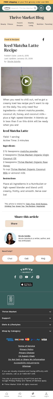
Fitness (10, 24)
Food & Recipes (20, 24)
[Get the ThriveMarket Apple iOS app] (26, 284)
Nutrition (40, 24)
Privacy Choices (26, 353)
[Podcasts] (38, 277)
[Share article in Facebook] (45, 39)
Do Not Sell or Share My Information (26, 359)
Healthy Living (31, 24)
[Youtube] (26, 277)
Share (14, 223)
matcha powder (29, 151)
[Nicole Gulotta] (10, 238)
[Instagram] (21, 277)
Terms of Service (26, 346)
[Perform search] (6, 8)
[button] (48, 8)
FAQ (43, 258)
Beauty (3, 24)
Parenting (48, 24)
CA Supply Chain (27, 356)
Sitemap (26, 366)
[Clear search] (35, 8)
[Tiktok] (32, 277)
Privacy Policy (26, 349)
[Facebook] (15, 277)
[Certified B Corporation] (15, 300)
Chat (10, 258)
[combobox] (20, 8)
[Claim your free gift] (41, 8)
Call (26, 258)
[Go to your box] (48, 8)
